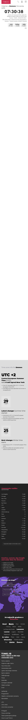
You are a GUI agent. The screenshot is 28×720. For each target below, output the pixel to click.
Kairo (2, 520)
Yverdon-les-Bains (18, 639)
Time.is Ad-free (5, 713)
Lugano (14, 631)
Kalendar (4, 680)
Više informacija (6, 19)
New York (3, 498)
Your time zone (5, 666)
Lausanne (20, 629)
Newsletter (4, 698)
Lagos (2, 507)
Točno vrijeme (5, 661)
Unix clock (4, 704)
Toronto (3, 500)
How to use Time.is (7, 718)
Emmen (23, 624)
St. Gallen (5, 637)
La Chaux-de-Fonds (9, 629)
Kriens (14, 626)
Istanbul (3, 518)
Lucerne (6, 632)
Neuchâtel (20, 631)
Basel (4, 624)
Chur (17, 624)
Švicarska (14, 619)
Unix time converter (7, 707)
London (3, 509)
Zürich (3, 516)
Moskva (3, 523)
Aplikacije (4, 691)
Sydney (3, 538)
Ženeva (19, 642)
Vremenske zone (6, 668)
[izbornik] (26, 2)
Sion (22, 634)
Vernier (23, 637)
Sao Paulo (4, 503)
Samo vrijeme (5, 673)
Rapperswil (7, 634)
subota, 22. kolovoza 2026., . (17, 15)
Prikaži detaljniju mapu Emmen (11, 589)
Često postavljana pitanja (8, 715)
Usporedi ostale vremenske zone (12, 543)
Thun (12, 637)
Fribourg (8, 626)
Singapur (3, 534)
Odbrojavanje (5, 675)
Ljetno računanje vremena (9, 670)
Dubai (3, 525)
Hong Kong (4, 529)
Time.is (6, 2)
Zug (6, 642)
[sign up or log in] (22, 2)
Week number (5, 685)
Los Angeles (4, 494)
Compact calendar (6, 682)
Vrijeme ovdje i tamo (7, 663)
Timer (3, 678)
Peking (17, 25)
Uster (17, 637)
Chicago (3, 496)
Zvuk (2, 687)
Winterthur (8, 640)
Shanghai (3, 532)
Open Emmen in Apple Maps (11, 594)
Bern (11, 624)
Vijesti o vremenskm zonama (10, 696)
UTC (2, 505)
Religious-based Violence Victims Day (17, 16)
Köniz (19, 626)
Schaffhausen (15, 634)
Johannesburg (5, 512)
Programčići (5, 693)
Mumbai (3, 527)
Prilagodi (4, 711)
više (26, 28)
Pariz (11, 25)
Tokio (24, 25)
